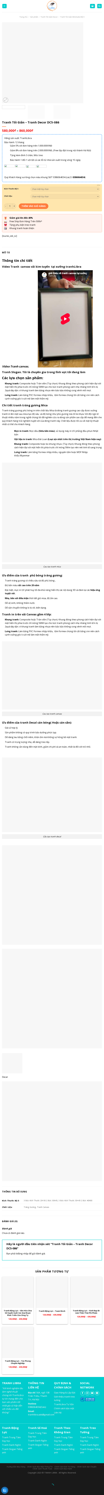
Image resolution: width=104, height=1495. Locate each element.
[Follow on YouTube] (92, 1393)
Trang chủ (23, 17)
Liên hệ (57, 1412)
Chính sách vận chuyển (87, 1467)
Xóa (98, 185)
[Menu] (4, 6)
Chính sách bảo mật (64, 1408)
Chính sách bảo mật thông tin (40, 1467)
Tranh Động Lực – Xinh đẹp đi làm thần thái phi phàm (86, 1312)
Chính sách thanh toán (42, 1469)
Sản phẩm (34, 17)
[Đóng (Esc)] (2, 1479)
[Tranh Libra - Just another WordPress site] (52, 6)
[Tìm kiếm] (99, 6)
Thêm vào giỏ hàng (34, 206)
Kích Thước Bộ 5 (11, 189)
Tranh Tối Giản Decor (49, 17)
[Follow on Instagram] (87, 1393)
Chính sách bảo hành (63, 1469)
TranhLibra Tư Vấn (64, 1404)
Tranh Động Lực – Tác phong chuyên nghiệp (18, 1362)
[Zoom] (5, 100)
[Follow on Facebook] (82, 1393)
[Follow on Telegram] (97, 1393)
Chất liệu (8, 196)
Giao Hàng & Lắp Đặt (64, 1392)
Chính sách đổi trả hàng (64, 1467)
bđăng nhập (22, 1253)
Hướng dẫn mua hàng (16, 1467)
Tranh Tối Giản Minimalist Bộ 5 (72, 17)
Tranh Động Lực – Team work (52, 1311)
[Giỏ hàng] (92, 6)
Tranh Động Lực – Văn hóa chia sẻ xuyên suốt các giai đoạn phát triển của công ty (18, 1313)
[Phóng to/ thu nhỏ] (10, 1479)
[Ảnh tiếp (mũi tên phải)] (10, 1490)
